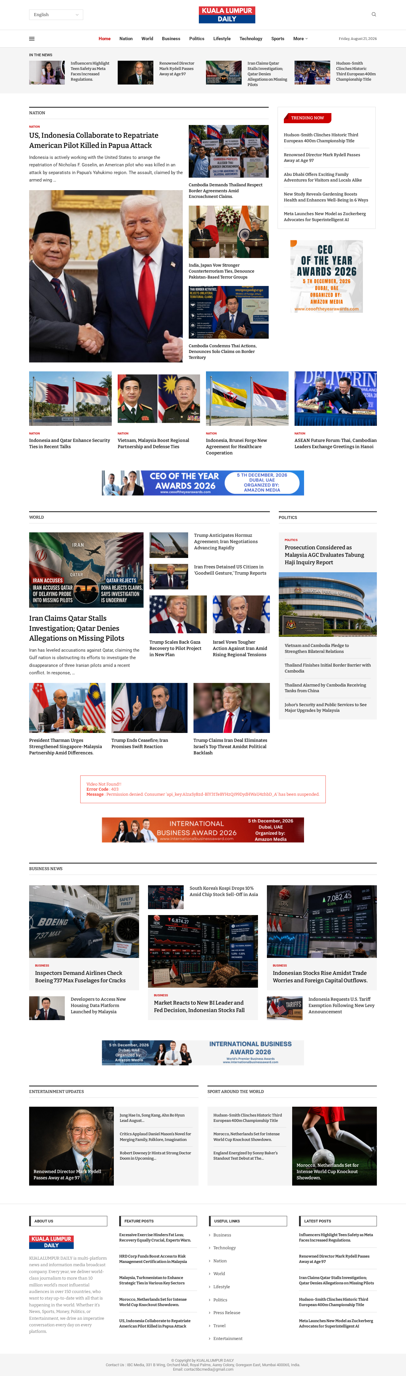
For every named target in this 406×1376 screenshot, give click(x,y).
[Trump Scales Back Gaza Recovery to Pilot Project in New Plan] (178, 626)
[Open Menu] (31, 38)
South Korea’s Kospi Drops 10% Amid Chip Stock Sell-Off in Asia (224, 891)
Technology (251, 38)
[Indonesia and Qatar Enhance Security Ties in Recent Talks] (70, 410)
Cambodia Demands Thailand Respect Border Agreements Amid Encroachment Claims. (225, 190)
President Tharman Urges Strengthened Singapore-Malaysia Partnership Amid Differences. (65, 747)
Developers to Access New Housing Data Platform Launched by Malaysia (98, 1005)
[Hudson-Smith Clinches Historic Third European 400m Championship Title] (312, 73)
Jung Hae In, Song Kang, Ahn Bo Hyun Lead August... (152, 1118)
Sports (277, 38)
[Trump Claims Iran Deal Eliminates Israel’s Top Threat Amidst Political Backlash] (231, 719)
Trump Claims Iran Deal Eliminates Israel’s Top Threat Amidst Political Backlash (230, 747)
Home (105, 38)
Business (171, 38)
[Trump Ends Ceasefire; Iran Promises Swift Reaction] (149, 716)
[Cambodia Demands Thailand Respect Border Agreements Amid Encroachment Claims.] (229, 162)
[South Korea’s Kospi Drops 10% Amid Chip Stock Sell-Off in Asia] (166, 897)
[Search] (374, 14)
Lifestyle (222, 38)
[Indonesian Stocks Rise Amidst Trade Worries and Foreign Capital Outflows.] (322, 937)
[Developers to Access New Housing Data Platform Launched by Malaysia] (47, 1008)
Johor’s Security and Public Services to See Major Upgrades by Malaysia (326, 707)
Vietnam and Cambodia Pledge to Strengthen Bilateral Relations (317, 648)
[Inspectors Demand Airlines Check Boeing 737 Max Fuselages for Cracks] (84, 937)
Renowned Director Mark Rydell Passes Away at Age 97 (176, 68)
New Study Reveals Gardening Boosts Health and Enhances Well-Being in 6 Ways (326, 197)
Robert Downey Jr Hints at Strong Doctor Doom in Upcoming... (155, 1156)
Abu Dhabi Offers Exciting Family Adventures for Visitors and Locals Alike (323, 177)
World (147, 38)
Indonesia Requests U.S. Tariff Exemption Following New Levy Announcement (341, 1005)
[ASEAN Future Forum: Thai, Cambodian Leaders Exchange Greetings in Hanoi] (336, 410)
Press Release (226, 1312)
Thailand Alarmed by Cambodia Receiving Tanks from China (325, 688)
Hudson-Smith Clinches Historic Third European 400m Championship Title (321, 137)
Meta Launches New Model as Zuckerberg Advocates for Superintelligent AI (325, 216)
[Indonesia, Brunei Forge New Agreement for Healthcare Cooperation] (247, 413)
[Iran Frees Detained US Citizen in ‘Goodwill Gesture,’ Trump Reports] (169, 577)
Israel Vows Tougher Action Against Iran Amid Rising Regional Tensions (240, 648)
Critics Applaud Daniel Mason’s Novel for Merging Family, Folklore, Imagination (155, 1137)
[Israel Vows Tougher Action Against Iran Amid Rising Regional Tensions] (241, 626)
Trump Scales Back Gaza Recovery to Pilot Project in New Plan (176, 648)
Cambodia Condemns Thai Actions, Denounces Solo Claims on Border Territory (222, 351)
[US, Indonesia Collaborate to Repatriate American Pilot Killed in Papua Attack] (106, 243)
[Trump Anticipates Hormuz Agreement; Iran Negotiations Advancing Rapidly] (169, 545)
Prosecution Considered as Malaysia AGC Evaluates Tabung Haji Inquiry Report (324, 555)
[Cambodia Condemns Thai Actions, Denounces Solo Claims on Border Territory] (229, 323)
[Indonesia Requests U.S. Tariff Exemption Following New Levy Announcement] (285, 1008)
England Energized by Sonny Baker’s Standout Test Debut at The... (245, 1156)
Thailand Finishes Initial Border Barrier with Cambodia (328, 668)
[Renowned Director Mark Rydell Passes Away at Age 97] (135, 73)
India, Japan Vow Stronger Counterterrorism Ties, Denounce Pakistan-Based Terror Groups (221, 271)
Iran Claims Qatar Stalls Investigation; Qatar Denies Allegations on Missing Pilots (267, 74)
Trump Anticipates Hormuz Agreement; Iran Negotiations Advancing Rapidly (226, 542)
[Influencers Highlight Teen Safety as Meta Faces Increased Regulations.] (47, 73)
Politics (196, 38)
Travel (219, 1325)
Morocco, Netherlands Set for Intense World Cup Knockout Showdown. (246, 1137)
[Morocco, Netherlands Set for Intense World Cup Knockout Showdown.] (334, 1146)
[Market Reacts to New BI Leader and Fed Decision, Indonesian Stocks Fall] (203, 967)
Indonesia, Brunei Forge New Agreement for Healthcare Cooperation (236, 447)
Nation (126, 38)
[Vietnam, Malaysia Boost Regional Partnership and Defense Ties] (159, 410)
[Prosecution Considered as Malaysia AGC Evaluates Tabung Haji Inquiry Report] (328, 584)
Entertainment (228, 1338)
